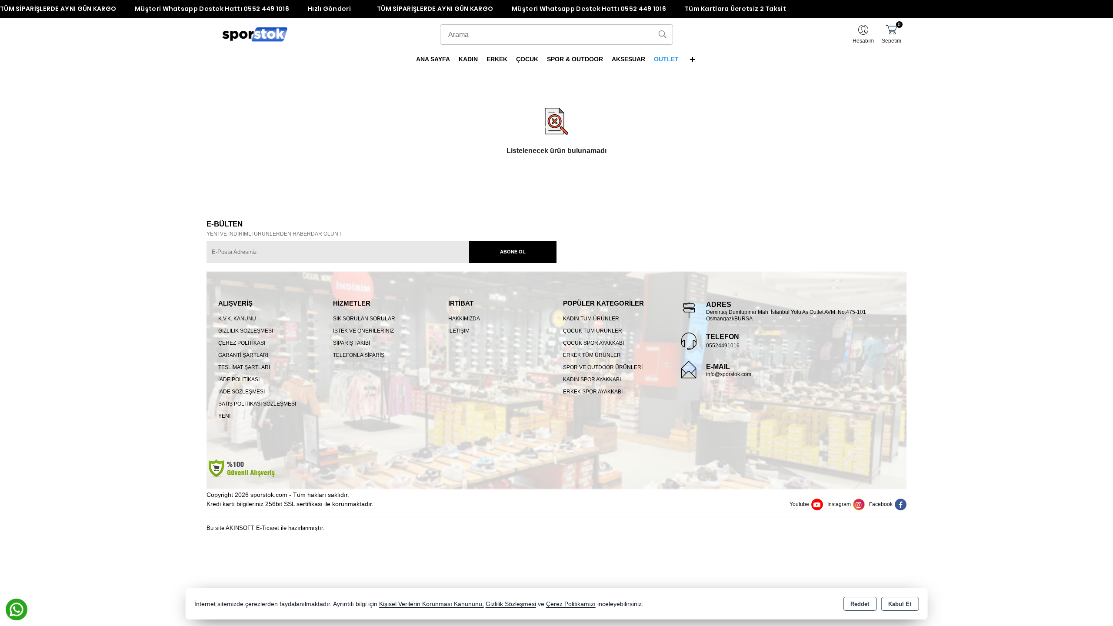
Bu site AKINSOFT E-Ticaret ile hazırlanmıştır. (265, 528)
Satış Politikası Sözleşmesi (257, 404)
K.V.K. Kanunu (237, 319)
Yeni (224, 416)
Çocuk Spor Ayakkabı (593, 343)
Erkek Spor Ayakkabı (593, 392)
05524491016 (723, 346)
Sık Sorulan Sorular (364, 319)
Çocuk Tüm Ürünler (592, 331)
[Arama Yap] (662, 34)
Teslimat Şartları (244, 367)
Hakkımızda (464, 319)
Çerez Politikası (241, 343)
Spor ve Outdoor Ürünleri (603, 367)
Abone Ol (513, 251)
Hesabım (863, 41)
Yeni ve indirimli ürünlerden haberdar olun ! (274, 234)
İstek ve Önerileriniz (363, 331)
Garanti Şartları (243, 355)
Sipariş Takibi (351, 343)
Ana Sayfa (433, 59)
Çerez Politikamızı (571, 604)
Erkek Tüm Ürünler (592, 355)
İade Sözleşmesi (241, 392)
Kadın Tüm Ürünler (591, 319)
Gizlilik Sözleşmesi (245, 331)
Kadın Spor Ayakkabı (592, 379)
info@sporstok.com (728, 374)
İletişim (459, 331)
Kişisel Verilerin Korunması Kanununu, (431, 604)
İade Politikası (239, 379)
